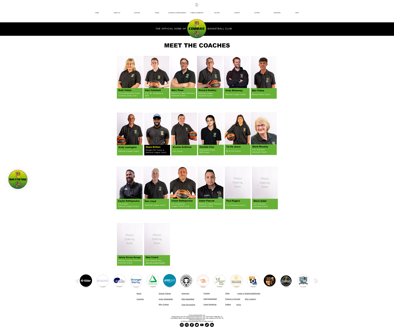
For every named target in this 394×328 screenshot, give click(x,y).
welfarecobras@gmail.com (197, 320)
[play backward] (77, 281)
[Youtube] (202, 325)
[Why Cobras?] (17, 179)
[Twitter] (197, 325)
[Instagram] (187, 325)
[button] (157, 13)
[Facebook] (192, 325)
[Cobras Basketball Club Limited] (182, 325)
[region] (130, 78)
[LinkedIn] (212, 325)
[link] (197, 5)
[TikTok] (207, 325)
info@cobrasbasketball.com (197, 315)
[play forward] (316, 281)
